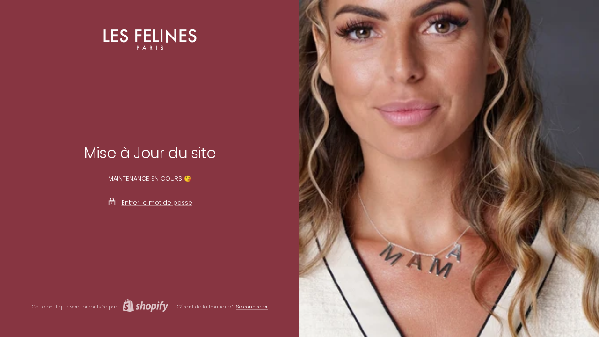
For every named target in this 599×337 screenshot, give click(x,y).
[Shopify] (142, 307)
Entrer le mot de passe (157, 202)
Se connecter (252, 306)
